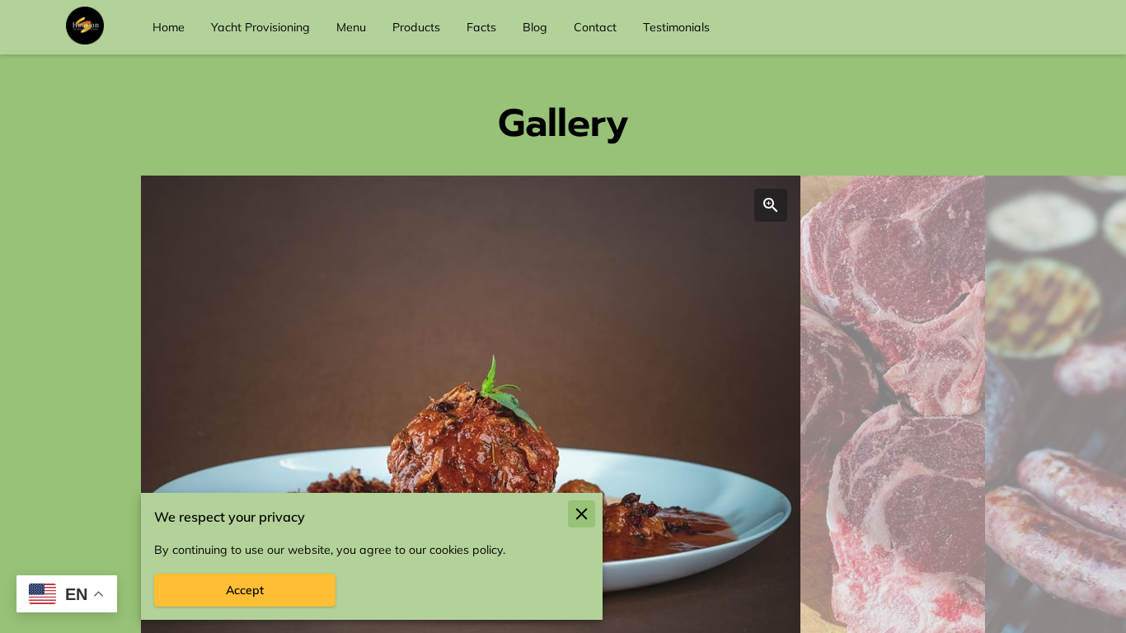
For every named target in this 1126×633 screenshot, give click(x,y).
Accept (245, 590)
